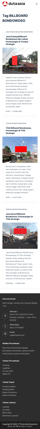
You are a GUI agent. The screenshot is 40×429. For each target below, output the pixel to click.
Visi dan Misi (7, 371)
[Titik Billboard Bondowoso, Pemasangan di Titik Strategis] (20, 150)
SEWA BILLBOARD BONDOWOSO (16, 209)
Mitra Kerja (6, 412)
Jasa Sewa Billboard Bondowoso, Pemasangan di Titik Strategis (19, 216)
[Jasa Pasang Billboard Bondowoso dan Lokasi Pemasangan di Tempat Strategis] (20, 61)
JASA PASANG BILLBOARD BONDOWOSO (19, 32)
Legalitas (6, 368)
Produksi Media (8, 386)
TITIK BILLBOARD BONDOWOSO (16, 123)
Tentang (5, 365)
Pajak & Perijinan (9, 395)
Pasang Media (8, 389)
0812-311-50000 (17, 328)
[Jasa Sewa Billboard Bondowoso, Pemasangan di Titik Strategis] (20, 236)
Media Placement (9, 392)
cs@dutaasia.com (17, 335)
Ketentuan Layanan (10, 415)
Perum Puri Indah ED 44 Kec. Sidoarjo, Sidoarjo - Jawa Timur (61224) (23, 317)
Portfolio (6, 410)
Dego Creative (26, 426)
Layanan (5, 407)
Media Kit (6, 374)
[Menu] (37, 4)
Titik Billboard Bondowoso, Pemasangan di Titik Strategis (18, 130)
